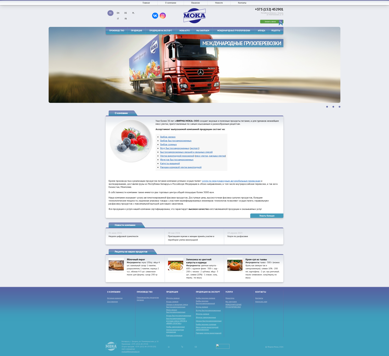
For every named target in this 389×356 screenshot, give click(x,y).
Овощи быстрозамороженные (209, 321)
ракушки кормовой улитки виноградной (180, 167)
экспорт (194, 148)
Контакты (242, 2)
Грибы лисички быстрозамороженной (205, 302)
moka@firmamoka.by (131, 351)
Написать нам (261, 301)
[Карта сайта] (182, 346)
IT (118, 18)
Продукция (136, 30)
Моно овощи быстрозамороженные (175, 311)
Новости (219, 2)
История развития (114, 298)
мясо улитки (201, 155)
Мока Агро (184, 30)
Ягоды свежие (172, 301)
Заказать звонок (270, 22)
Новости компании (125, 225)
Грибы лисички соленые (206, 324)
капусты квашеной (170, 163)
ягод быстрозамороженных (174, 148)
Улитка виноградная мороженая (175, 330)
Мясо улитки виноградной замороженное (207, 328)
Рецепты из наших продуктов (131, 251)
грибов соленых (168, 144)
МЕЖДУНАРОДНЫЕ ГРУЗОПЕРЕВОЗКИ (233, 30)
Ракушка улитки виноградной (208, 333)
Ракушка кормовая (174, 335)
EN (118, 13)
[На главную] (169, 346)
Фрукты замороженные (206, 317)
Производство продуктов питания (148, 298)
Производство (116, 30)
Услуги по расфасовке (237, 236)
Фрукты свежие (173, 298)
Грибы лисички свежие (205, 298)
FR (126, 18)
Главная (146, 2)
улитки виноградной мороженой (177, 155)
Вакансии (195, 2)
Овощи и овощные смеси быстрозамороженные (177, 305)
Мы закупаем (202, 30)
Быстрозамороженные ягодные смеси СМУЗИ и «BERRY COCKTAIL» (176, 320)
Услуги (229, 292)
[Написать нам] (196, 346)
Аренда (261, 30)
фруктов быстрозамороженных (176, 159)
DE (125, 13)
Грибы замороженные (175, 327)
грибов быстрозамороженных (175, 140)
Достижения (112, 301)
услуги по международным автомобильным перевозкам (231, 180)
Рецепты (275, 30)
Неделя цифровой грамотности (123, 236)
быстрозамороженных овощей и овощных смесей (186, 151)
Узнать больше (266, 215)
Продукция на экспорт (160, 30)
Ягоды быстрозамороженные (178, 315)
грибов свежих (168, 136)
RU (110, 13)
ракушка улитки (217, 155)
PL (133, 13)
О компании (170, 2)
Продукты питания (258, 43)
